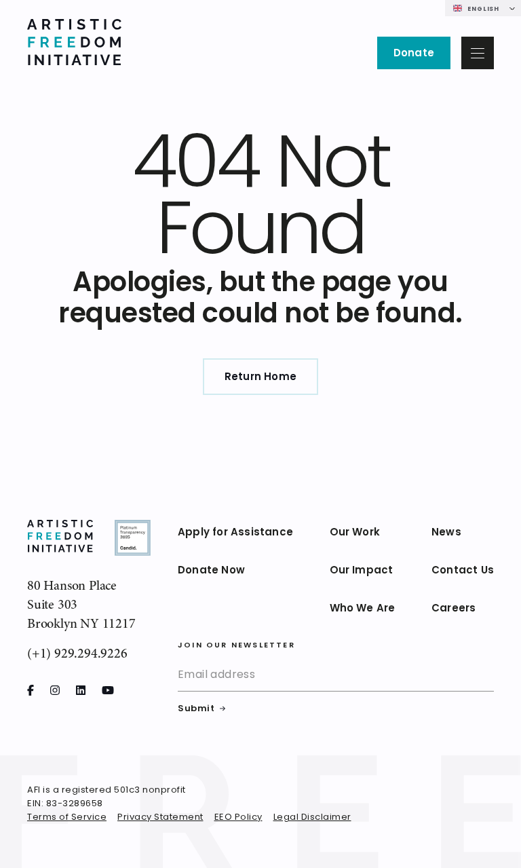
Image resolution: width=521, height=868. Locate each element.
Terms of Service (67, 817)
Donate (413, 53)
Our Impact (361, 571)
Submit (196, 709)
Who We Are (362, 609)
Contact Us (462, 571)
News (446, 533)
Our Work (355, 533)
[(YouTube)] (108, 690)
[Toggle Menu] (477, 53)
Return (260, 377)
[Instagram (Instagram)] (55, 690)
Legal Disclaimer (312, 817)
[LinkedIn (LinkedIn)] (80, 690)
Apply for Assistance (235, 533)
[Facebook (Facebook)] (30, 690)
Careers (453, 609)
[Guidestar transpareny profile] (133, 540)
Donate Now (211, 571)
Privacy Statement (160, 817)
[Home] (74, 44)
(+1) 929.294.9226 (77, 653)
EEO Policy (238, 817)
